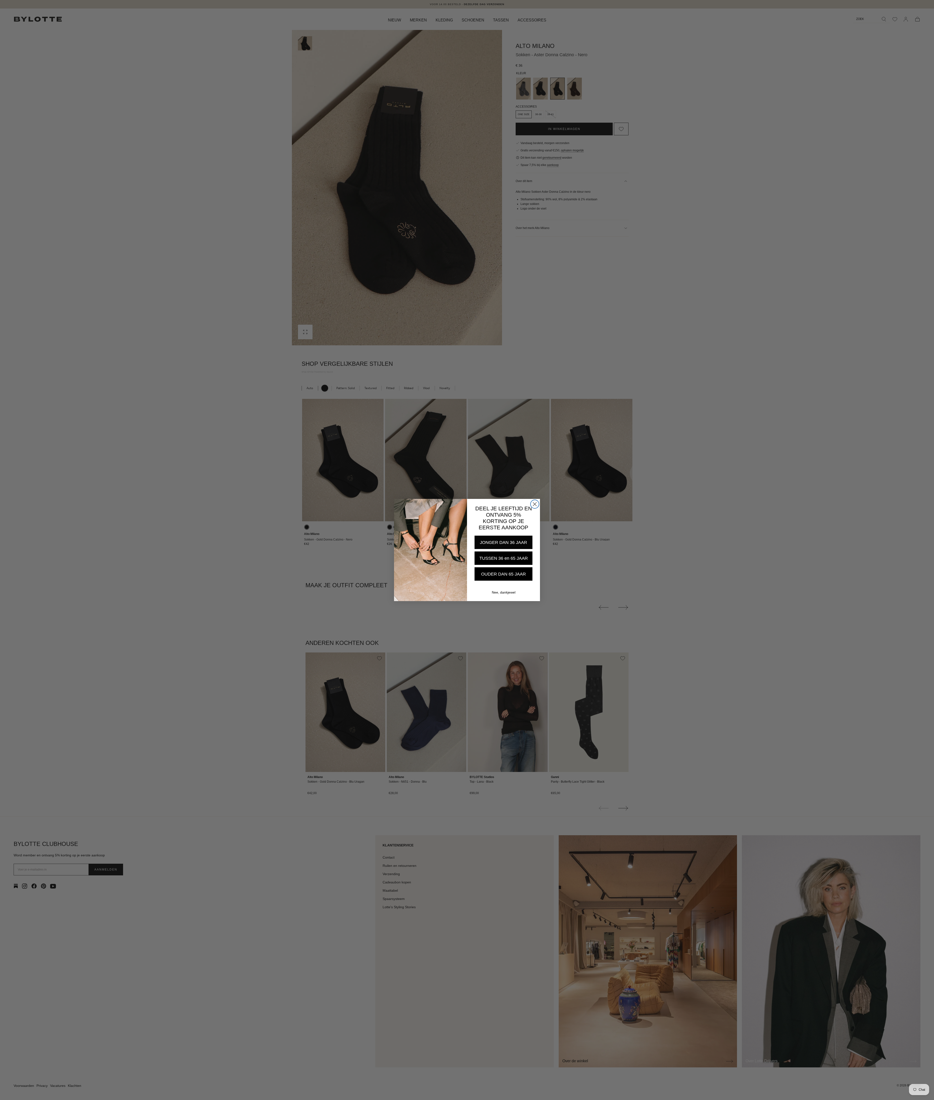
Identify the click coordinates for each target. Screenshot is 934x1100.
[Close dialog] (534, 504)
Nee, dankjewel (503, 592)
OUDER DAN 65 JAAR (503, 574)
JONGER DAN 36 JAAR (503, 542)
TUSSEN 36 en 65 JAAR (503, 558)
